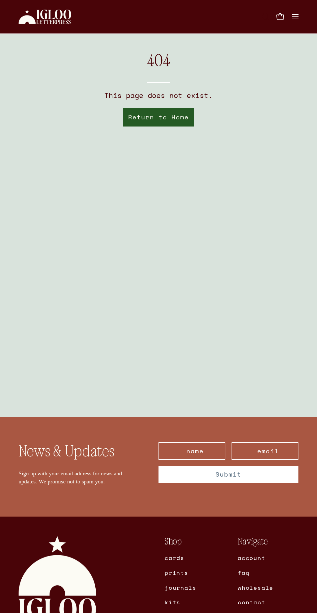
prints (177, 572)
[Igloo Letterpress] (45, 17)
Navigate (253, 541)
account (252, 558)
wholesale (255, 587)
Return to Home (158, 117)
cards (175, 558)
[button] (265, 16)
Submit (228, 474)
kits (172, 602)
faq (244, 572)
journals (180, 587)
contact (252, 602)
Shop (173, 541)
